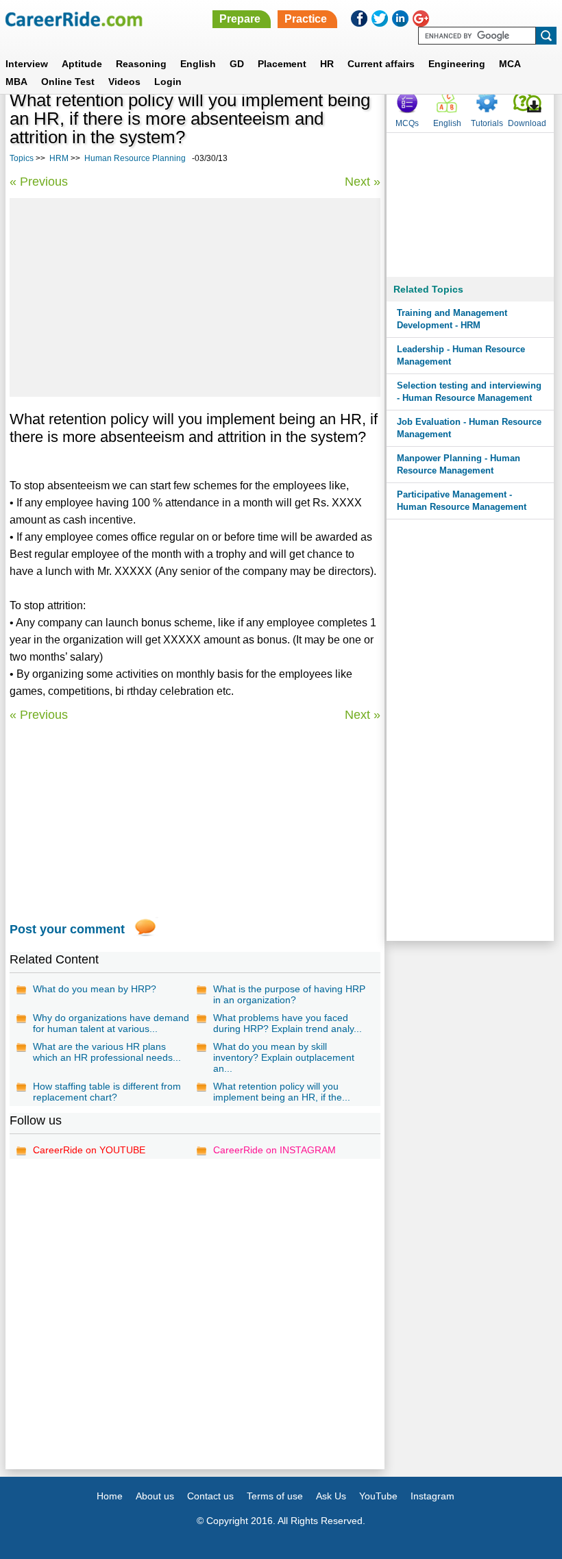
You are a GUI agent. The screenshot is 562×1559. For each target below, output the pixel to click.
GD (237, 63)
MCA (510, 63)
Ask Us (331, 1495)
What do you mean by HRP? (94, 988)
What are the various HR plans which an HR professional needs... (107, 1052)
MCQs (407, 123)
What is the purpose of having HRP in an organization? (289, 994)
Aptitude (82, 63)
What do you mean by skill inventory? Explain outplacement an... (283, 1057)
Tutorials (487, 123)
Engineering (456, 63)
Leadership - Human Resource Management (461, 355)
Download (527, 123)
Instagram (432, 1495)
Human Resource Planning (135, 158)
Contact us (210, 1495)
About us (155, 1495)
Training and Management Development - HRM (452, 319)
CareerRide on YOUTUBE (89, 1149)
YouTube (378, 1495)
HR (327, 63)
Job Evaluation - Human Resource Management (469, 428)
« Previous (39, 181)
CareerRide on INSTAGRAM (274, 1149)
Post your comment (67, 929)
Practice (305, 19)
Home (110, 1495)
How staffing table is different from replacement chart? (107, 1092)
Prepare (239, 19)
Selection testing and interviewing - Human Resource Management (469, 391)
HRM (59, 158)
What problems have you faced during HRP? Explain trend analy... (287, 1023)
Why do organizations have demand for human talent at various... (111, 1023)
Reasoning (141, 63)
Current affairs (381, 63)
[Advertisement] (195, 297)
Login (168, 81)
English (198, 63)
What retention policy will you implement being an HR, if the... (281, 1092)
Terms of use (275, 1495)
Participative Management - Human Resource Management (461, 500)
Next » (362, 181)
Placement (282, 63)
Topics (22, 158)
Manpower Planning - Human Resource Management (458, 464)
